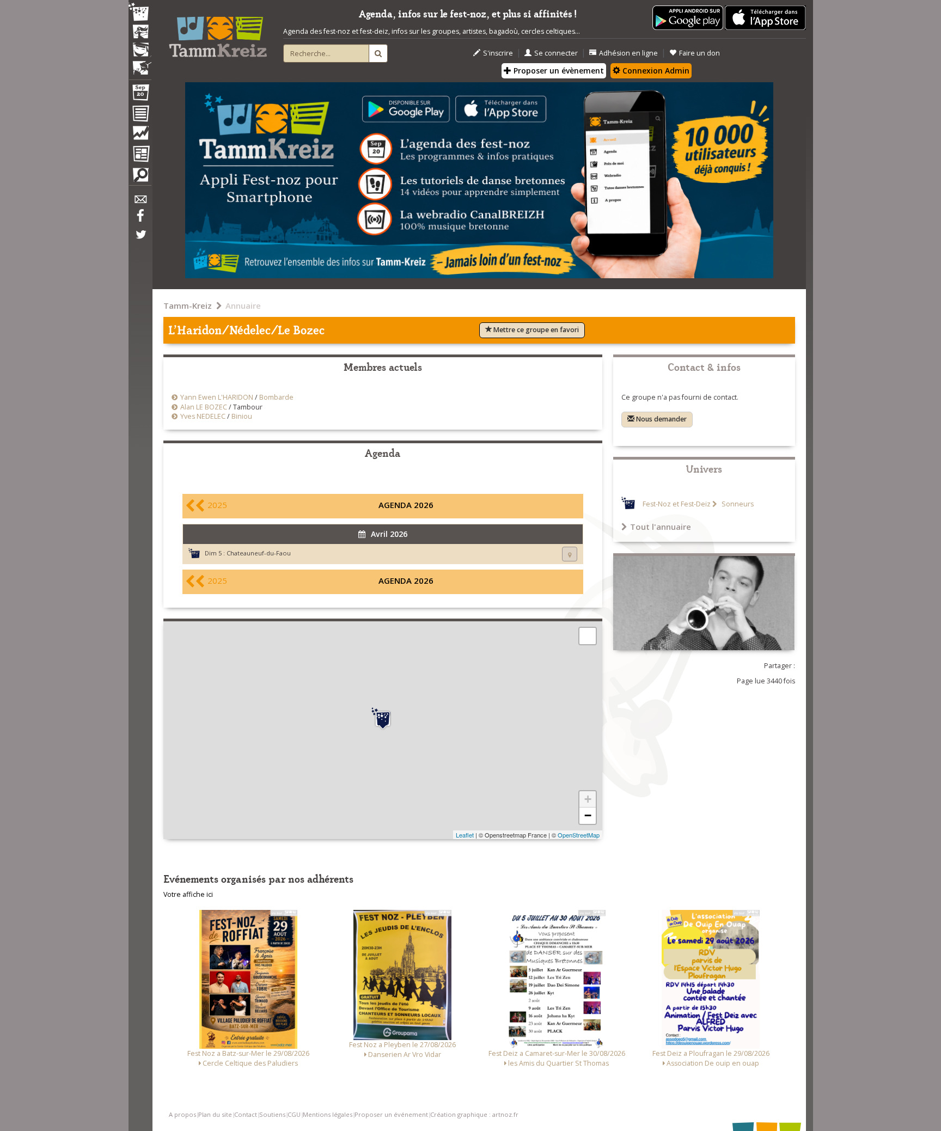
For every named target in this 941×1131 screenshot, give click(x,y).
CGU (294, 1114)
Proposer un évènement (557, 70)
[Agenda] (140, 94)
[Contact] (140, 202)
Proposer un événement (391, 1114)
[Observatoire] (140, 135)
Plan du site (215, 1114)
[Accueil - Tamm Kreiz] (217, 33)
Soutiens (272, 1114)
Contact (245, 1114)
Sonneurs (737, 504)
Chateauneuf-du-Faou (259, 553)
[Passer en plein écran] (587, 636)
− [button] (587, 815)
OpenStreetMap (579, 834)
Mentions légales (327, 1114)
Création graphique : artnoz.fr (474, 1114)
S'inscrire (498, 53)
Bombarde (276, 397)
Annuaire (243, 305)
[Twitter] (140, 240)
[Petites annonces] (140, 177)
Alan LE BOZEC (203, 407)
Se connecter (556, 53)
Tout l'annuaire (660, 526)
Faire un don (699, 53)
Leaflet (465, 834)
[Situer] (569, 554)
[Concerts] (140, 32)
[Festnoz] (140, 13)
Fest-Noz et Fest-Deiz (677, 504)
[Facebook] (140, 219)
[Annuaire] (140, 115)
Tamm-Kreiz (187, 305)
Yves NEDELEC (202, 416)
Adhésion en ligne (628, 53)
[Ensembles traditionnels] (140, 64)
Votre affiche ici (188, 894)
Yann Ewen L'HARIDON (216, 397)
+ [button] (587, 799)
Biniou (241, 416)
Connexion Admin (654, 70)
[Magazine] (140, 155)
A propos (182, 1114)
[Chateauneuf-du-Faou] (382, 718)
